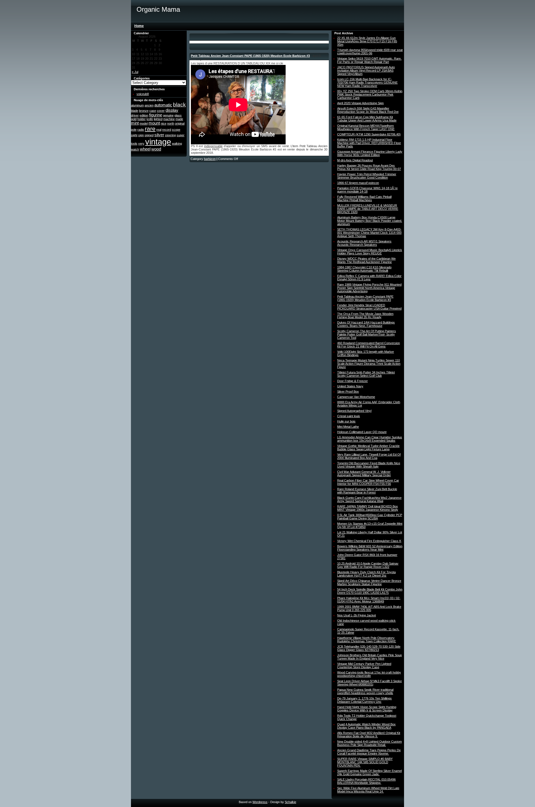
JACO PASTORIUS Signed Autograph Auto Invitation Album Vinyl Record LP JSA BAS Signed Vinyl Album (366, 70)
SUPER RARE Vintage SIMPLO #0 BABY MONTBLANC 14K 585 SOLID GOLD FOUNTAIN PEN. (365, 762)
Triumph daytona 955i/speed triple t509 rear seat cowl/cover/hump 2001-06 (370, 51)
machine (169, 119)
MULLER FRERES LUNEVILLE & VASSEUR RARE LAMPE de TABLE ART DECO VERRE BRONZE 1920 (367, 209)
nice (163, 123)
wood (156, 149)
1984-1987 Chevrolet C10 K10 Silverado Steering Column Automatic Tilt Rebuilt (364, 269)
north (170, 123)
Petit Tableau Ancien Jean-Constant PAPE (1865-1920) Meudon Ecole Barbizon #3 (250, 55)
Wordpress (260, 802)
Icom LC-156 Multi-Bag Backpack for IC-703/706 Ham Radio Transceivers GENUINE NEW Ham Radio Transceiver (367, 82)
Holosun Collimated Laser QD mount (361, 432)
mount (154, 123)
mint (135, 123)
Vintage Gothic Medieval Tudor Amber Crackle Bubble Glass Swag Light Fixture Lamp (368, 447)
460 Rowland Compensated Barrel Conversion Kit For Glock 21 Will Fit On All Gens (368, 344)
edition (144, 115)
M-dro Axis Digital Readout (355, 160)
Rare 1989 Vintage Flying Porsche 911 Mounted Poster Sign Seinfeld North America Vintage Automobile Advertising (369, 288)
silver (159, 134)
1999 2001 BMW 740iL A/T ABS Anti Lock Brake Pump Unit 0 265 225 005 (369, 608)
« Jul (135, 72)
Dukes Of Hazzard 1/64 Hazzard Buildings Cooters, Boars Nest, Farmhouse (366, 324)
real (158, 129)
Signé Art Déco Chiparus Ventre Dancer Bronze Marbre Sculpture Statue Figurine (369, 582)
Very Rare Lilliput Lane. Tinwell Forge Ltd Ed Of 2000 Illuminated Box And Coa (369, 456)
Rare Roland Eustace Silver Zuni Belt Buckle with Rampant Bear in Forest (367, 490)
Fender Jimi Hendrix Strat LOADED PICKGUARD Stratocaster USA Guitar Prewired (369, 306)
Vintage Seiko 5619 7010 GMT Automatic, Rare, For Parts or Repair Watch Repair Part (369, 60)
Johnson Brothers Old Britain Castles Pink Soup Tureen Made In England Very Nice (369, 656)
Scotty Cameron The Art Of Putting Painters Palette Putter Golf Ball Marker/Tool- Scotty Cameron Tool (366, 334)
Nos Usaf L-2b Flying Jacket (356, 615)
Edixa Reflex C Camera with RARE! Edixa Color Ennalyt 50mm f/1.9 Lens (369, 277)
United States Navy (350, 386)
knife (150, 119)
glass (178, 115)
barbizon (210, 159)
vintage (158, 141)
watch (135, 149)
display (172, 110)
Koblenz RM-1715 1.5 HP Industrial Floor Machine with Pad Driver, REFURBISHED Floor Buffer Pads (369, 143)
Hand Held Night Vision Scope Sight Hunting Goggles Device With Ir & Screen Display (366, 708)
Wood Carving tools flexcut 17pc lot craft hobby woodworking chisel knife (369, 674)
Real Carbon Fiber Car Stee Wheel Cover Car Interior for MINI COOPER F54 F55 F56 (368, 482)
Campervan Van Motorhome (356, 396)
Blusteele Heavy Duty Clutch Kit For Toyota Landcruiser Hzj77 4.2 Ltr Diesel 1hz (366, 573)
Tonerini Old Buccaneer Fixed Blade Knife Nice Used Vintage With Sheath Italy (368, 464)
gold (134, 119)
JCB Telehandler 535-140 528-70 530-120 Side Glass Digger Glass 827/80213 (368, 648)
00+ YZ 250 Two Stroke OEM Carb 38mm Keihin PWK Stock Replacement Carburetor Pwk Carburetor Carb (369, 94)
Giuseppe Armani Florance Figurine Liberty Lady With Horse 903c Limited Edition (369, 153)
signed (149, 135)
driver (135, 115)
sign (141, 135)
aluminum (137, 105)
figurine (155, 115)
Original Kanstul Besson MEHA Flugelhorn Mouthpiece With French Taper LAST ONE (366, 127)
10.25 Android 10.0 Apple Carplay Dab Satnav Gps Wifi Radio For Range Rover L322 (367, 565)
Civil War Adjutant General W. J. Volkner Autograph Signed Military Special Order (364, 473)
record (166, 129)
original (179, 123)
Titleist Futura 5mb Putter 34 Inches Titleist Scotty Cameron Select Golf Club (366, 374)
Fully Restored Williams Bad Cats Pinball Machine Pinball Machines (364, 198)
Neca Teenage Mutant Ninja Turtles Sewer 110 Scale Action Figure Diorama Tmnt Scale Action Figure (368, 364)
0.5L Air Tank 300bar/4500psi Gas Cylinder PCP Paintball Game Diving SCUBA (369, 516)
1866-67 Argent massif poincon (358, 182)
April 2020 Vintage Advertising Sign (360, 103)
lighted (158, 119)
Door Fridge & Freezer (352, 381)
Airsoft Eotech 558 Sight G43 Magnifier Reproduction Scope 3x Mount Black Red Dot (367, 110)
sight (134, 135)
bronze (144, 110)
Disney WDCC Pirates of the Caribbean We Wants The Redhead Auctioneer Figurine (366, 260)
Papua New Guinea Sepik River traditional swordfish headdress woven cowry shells (365, 691)
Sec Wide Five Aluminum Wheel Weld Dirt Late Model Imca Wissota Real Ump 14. (368, 789)
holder (141, 119)
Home (139, 26)
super (180, 135)
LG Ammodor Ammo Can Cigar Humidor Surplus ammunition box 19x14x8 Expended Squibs (369, 439)
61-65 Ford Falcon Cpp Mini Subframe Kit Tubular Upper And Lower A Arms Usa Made (367, 118)
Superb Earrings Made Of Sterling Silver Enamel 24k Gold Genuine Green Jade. (369, 772)
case (152, 110)
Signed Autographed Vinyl (354, 410)
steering (170, 135)
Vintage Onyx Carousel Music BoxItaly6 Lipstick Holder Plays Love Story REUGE (369, 251)
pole (134, 129)
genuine (168, 115)
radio (140, 129)
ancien (149, 105)
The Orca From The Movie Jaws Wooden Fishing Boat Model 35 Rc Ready (365, 315)
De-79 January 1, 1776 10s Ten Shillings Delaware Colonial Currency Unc (364, 700)
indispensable (213, 146)
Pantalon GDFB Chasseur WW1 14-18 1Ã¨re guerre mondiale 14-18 (367, 189)
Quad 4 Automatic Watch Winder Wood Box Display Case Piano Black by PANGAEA (366, 726)
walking (177, 143)
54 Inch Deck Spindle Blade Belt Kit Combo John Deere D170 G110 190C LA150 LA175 (369, 591)
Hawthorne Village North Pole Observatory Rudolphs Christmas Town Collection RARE (366, 639)
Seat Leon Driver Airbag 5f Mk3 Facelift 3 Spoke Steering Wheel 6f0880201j (369, 682)
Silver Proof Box (348, 391)
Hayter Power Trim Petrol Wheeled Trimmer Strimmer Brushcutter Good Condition (366, 175)
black (179, 105)
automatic (163, 105)
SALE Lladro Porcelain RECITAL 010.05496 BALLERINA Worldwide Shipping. (366, 781)
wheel (145, 149)
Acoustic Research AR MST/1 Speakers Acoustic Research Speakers (364, 243)
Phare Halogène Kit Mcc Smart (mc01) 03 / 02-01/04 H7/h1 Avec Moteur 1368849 (368, 599)
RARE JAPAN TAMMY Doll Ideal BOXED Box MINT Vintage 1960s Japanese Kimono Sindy (367, 508)
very (141, 143)
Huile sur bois (346, 421)
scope (176, 129)
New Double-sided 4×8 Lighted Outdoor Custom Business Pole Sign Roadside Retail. (369, 743)
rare (150, 128)
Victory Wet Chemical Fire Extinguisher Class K (369, 541)
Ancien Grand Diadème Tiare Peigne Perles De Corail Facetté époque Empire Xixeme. (369, 751)
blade (134, 110)
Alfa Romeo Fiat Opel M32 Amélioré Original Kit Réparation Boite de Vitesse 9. (368, 734)
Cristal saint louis (348, 416)
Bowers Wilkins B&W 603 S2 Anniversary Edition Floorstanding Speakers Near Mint (369, 548)
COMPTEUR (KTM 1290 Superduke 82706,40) (369, 134)
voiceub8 (143, 94)
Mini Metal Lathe (348, 426)
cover (161, 110)
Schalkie (290, 802)
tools (134, 143)
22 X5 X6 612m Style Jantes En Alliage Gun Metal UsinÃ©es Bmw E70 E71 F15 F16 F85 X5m (367, 41)
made (179, 119)
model (144, 123)
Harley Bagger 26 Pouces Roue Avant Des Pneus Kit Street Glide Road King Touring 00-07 (369, 167)
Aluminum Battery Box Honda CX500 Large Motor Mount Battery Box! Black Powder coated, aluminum (369, 221)
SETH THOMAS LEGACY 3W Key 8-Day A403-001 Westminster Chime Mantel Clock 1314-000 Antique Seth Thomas (369, 233)
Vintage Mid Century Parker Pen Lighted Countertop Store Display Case (364, 665)
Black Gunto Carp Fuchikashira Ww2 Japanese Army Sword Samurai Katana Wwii (369, 499)
